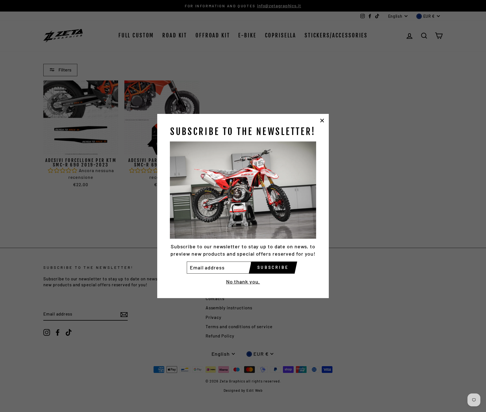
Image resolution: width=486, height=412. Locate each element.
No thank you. (243, 281)
